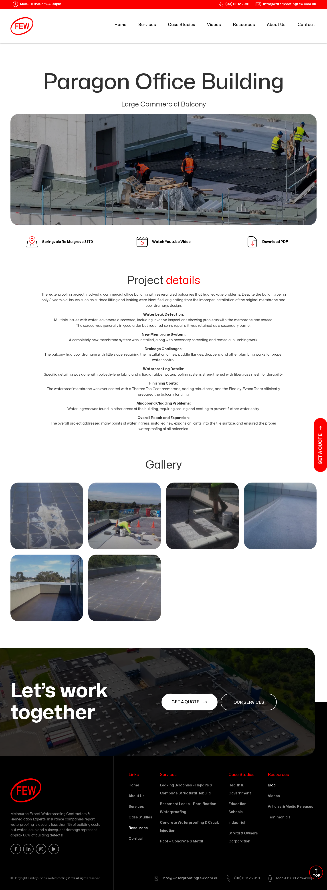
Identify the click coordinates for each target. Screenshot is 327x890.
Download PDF (275, 242)
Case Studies (181, 25)
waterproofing (60, 294)
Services (147, 25)
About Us (276, 25)
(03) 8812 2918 (247, 878)
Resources (244, 25)
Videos (214, 25)
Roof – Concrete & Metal (181, 841)
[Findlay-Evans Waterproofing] (21, 26)
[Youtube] (53, 849)
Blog (272, 785)
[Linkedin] (28, 849)
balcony (58, 354)
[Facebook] (15, 849)
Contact (306, 25)
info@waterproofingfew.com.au (190, 878)
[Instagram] (41, 849)
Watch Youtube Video (171, 242)
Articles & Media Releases (290, 806)
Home (120, 25)
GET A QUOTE (186, 702)
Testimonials (279, 817)
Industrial (236, 822)
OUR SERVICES (249, 702)
